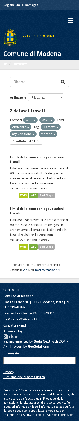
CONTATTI (11, 289)
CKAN (10, 336)
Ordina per (17, 97)
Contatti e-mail (14, 325)
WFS (33, 195)
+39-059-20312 (24, 319)
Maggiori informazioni (60, 414)
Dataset (20, 64)
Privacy (8, 371)
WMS (23, 195)
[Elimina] (34, 120)
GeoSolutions (38, 346)
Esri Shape (46, 195)
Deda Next (42, 341)
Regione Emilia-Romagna (20, 4)
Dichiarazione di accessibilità (24, 376)
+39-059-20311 (42, 313)
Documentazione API (48, 270)
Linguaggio (11, 353)
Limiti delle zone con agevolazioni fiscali (37, 159)
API (25, 270)
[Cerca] (63, 82)
